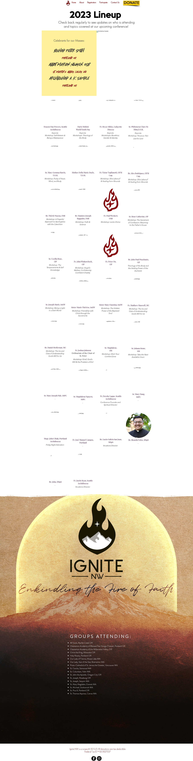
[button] (82, 2)
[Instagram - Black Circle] (99, 758)
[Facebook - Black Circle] (93, 758)
